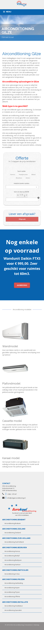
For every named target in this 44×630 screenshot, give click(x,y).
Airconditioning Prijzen (12, 592)
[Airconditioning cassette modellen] (15, 407)
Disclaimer (28, 625)
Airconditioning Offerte (12, 596)
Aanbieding (22, 285)
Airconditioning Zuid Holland (14, 542)
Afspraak (22, 219)
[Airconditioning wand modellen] (15, 332)
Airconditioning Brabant (13, 523)
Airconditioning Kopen (12, 588)
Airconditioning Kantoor (13, 565)
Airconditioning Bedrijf (12, 556)
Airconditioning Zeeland (13, 533)
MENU (8, 12)
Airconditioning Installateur (14, 606)
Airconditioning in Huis (12, 574)
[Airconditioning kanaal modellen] (15, 444)
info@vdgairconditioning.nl (16, 498)
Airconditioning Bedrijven (13, 560)
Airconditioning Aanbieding (14, 583)
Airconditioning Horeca (12, 551)
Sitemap (36, 625)
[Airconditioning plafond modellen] (15, 370)
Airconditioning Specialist (13, 610)
